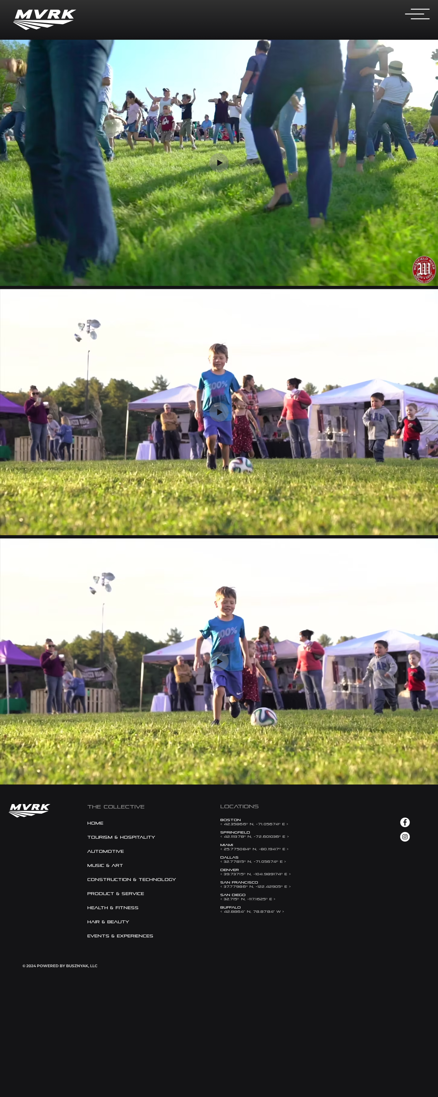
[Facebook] (405, 822)
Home (95, 823)
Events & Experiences (120, 936)
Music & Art (105, 865)
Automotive (105, 851)
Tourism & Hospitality (121, 837)
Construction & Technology (122, 879)
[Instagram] (405, 837)
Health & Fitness (113, 907)
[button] (418, 15)
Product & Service (115, 893)
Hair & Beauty (108, 921)
